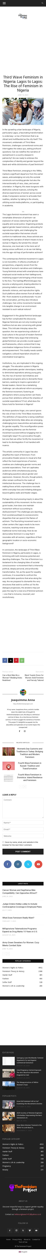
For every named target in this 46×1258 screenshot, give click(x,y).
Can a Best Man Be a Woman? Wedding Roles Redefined (12, 677)
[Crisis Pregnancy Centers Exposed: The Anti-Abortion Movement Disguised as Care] (8, 1073)
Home (8, 1239)
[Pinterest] (16, 660)
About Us (27, 1239)
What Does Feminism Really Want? (18, 918)
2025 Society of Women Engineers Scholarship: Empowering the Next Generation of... (29, 1115)
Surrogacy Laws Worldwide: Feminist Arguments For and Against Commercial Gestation (30, 1060)
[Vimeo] (29, 1230)
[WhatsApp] (21, 660)
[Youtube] (36, 1230)
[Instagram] (26, 731)
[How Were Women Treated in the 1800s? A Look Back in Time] (8, 1128)
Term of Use (23, 1242)
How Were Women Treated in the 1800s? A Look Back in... (29, 1126)
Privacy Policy (17, 1239)
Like (7, 861)
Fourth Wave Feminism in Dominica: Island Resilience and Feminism (29, 777)
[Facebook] (4, 660)
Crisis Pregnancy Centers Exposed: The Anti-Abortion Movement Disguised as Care (29, 1072)
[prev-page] (20, 786)
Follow (18, 861)
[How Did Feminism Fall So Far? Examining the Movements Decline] (8, 1104)
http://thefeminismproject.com (23, 704)
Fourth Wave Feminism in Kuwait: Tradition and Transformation (29, 766)
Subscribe (38, 861)
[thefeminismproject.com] (23, 16)
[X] (10, 660)
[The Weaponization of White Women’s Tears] (8, 1085)
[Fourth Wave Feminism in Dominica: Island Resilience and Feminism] (8, 777)
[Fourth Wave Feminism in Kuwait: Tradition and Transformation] (8, 766)
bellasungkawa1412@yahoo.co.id (28, 1214)
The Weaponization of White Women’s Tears (27, 1083)
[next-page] (24, 786)
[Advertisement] (23, 45)
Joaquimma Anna (23, 700)
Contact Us (36, 1239)
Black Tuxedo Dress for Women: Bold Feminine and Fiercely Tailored (34, 677)
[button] (4, 3)
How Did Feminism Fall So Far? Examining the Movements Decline (29, 1102)
